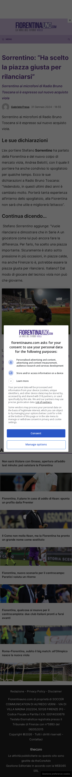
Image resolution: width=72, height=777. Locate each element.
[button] (36, 381)
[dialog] (36, 388)
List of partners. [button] (44, 402)
